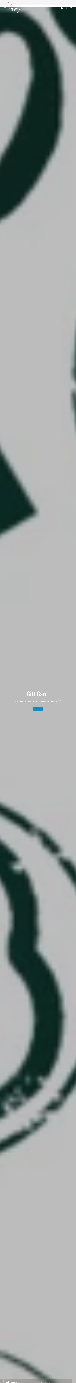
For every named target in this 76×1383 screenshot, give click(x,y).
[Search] (62, 8)
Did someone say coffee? (38, 710)
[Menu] (5, 8)
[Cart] (71, 8)
